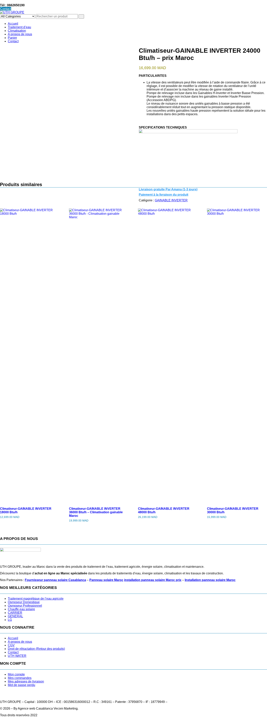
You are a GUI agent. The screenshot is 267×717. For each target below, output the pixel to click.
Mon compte (16, 674)
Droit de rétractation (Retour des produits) (36, 648)
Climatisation (17, 30)
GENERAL (15, 616)
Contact (5, 8)
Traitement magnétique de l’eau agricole (36, 598)
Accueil (13, 23)
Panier (12, 37)
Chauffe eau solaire (21, 609)
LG (10, 619)
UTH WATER (17, 655)
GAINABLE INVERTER (171, 200)
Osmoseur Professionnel (25, 605)
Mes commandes (19, 678)
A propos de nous (20, 34)
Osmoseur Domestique (24, 602)
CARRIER (15, 612)
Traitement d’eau (19, 27)
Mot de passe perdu (21, 685)
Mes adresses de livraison (26, 681)
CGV (11, 645)
